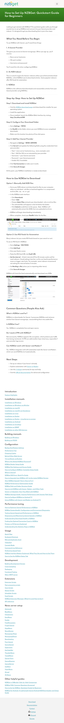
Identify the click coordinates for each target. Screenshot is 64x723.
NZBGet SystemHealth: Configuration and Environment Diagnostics (27, 510)
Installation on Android (12, 422)
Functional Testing (11, 572)
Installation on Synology (13, 424)
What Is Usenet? (10, 472)
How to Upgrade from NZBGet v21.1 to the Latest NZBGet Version (26, 478)
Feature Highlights (11, 395)
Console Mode (10, 545)
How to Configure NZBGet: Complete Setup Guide (21, 470)
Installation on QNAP (12, 427)
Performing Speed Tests (13, 551)
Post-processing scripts (12, 585)
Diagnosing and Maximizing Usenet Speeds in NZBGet (23, 516)
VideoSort (8, 542)
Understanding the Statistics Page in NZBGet (20, 526)
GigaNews (8, 628)
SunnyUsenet (9, 645)
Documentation (32, 705)
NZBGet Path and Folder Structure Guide (18, 486)
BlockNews (8, 612)
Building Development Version (15, 564)
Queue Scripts (9, 590)
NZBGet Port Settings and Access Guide (18, 467)
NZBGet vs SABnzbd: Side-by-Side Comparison (21, 682)
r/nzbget (19, 369)
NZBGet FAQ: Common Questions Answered (20, 685)
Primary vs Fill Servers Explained (16, 524)
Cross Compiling (10, 566)
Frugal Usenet (9, 625)
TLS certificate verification (13, 459)
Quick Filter (8, 534)
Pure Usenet (9, 642)
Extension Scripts (10, 582)
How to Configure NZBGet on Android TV (18, 497)
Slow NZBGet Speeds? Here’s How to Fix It (19, 481)
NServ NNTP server (11, 575)
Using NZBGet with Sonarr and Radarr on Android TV (23, 500)
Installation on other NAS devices (16, 430)
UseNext (8, 666)
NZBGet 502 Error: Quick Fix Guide (16, 475)
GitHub (33, 712)
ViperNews (8, 669)
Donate (32, 718)
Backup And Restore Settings (14, 448)
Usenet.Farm (9, 658)
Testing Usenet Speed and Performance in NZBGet (22, 513)
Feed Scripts (9, 596)
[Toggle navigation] (57, 3)
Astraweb (8, 609)
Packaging (8, 569)
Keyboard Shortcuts (11, 537)
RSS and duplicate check (13, 540)
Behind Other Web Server (13, 456)
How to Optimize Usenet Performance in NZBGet (21, 507)
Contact (32, 708)
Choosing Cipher (10, 453)
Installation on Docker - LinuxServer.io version (20, 419)
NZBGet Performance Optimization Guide (19, 483)
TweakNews (9, 656)
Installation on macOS (12, 408)
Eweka (7, 620)
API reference (9, 601)
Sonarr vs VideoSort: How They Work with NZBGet (22, 491)
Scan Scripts (9, 588)
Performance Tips (11, 450)
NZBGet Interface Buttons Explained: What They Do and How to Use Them (29, 553)
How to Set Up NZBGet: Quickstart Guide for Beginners (23, 688)
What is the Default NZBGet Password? (18, 461)
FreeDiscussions (10, 623)
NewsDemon (9, 631)
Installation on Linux (11, 413)
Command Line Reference (13, 548)
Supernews (8, 647)
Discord (33, 715)
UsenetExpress (10, 661)
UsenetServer (9, 664)
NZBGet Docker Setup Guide (14, 464)
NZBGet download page (24, 107)
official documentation (23, 372)
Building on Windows (12, 437)
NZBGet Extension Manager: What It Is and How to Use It (24, 599)
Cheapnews (9, 614)
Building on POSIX (11, 440)
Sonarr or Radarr (32, 366)
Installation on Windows (13, 402)
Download (32, 702)
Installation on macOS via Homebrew (17, 411)
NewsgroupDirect (11, 636)
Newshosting (9, 639)
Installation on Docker (12, 416)
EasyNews (8, 617)
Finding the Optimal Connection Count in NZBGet (21, 521)
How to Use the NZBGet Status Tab (16, 556)
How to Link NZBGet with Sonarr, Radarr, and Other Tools (24, 489)
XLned (7, 672)
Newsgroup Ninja (11, 634)
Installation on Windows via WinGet (17, 405)
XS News (8, 675)
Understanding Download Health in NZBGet (20, 518)
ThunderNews (9, 653)
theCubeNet (9, 650)
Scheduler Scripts (10, 593)
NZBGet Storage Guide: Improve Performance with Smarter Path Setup (29, 494)
